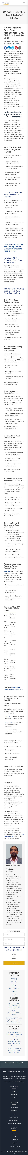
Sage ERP (19, 43)
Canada (15, 1133)
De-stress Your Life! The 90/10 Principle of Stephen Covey (14, 1050)
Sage (14, 1091)
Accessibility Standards (14, 1123)
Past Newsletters (14, 1120)
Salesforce (14, 1094)
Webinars (14, 1110)
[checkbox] (14, 956)
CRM (14, 982)
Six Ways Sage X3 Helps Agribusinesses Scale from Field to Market (14, 1020)
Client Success (14, 1117)
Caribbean (15, 1139)
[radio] (14, 954)
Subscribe (15, 1143)
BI (14, 985)
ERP (14, 979)
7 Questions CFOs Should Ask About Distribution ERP (14, 1006)
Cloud (14, 991)
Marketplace (14, 1107)
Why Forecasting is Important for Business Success (14, 1034)
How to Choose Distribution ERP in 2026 (14, 1013)
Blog (14, 1113)
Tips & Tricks (14, 988)
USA (15, 1136)
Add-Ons (14, 1098)
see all (14, 995)
